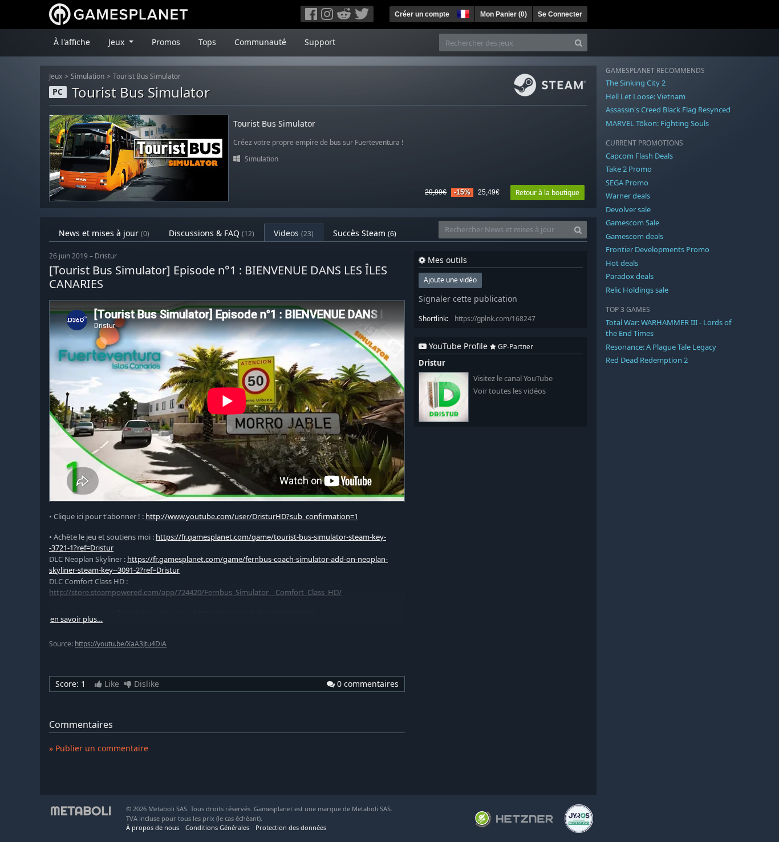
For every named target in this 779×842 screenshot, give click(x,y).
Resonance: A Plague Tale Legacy (661, 347)
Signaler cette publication (468, 298)
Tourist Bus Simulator (147, 76)
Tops (207, 42)
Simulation (87, 76)
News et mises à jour (104, 233)
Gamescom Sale (632, 222)
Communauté (260, 42)
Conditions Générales (217, 827)
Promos (166, 42)
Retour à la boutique (547, 192)
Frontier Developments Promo (657, 249)
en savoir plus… (76, 619)
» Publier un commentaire (98, 748)
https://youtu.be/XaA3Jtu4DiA (121, 643)
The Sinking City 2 (636, 83)
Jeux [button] (117, 42)
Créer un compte (422, 14)
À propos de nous (152, 827)
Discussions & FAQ (211, 233)
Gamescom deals (634, 236)
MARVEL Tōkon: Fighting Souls (657, 123)
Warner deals (628, 196)
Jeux (55, 76)
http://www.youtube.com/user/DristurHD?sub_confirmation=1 (251, 516)
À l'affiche (72, 42)
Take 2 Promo (629, 169)
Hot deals (622, 263)
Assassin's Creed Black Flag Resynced (668, 109)
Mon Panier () (503, 14)
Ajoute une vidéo (450, 280)
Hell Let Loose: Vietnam (645, 96)
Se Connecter (560, 14)
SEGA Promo (627, 182)
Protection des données (290, 827)
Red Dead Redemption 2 (647, 360)
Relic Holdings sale (637, 290)
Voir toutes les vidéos (509, 391)
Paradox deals (630, 276)
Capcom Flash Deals (639, 156)
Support (320, 42)
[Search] (578, 42)
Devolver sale (628, 209)
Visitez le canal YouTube (513, 378)
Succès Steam (364, 233)
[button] (462, 12)
